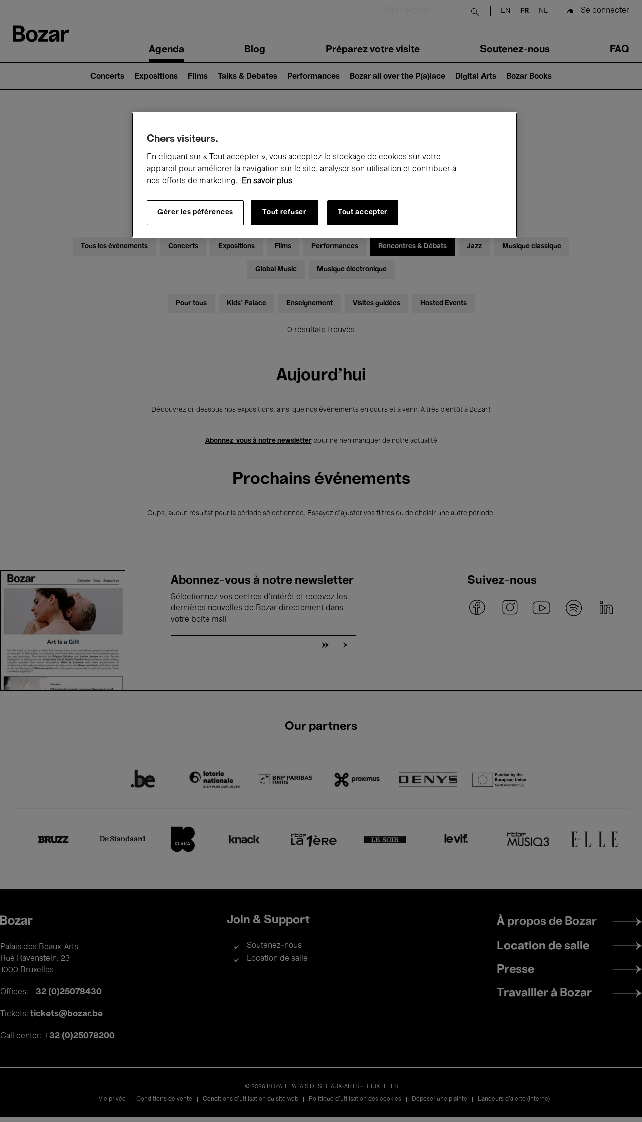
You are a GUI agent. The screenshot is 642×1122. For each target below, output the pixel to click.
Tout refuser (284, 212)
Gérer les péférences (195, 212)
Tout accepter (363, 212)
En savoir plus (267, 181)
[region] (324, 175)
